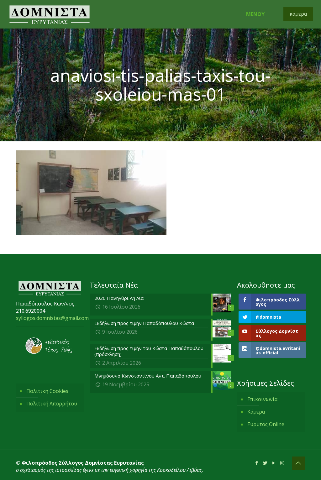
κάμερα (298, 13)
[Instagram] (282, 463)
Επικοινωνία (262, 399)
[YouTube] (274, 463)
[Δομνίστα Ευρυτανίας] (49, 14)
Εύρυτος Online (265, 424)
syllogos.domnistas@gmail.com (52, 318)
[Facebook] (257, 463)
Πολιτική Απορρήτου (51, 403)
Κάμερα (256, 411)
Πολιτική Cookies (47, 391)
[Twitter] (265, 463)
